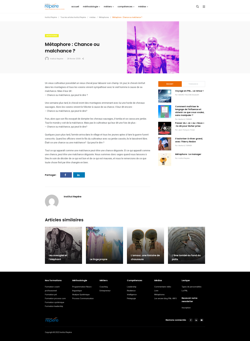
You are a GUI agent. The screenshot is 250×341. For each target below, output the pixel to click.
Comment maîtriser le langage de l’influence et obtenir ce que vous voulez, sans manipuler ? (189, 111)
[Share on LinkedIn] (79, 175)
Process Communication (83, 298)
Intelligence (132, 294)
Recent (169, 84)
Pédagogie (131, 298)
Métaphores (51, 36)
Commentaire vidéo (162, 287)
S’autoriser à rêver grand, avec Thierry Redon (189, 140)
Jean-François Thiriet (186, 130)
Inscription (186, 308)
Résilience (131, 290)
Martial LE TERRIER (185, 119)
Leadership (131, 287)
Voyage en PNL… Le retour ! (189, 90)
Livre (156, 290)
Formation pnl (51, 294)
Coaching (104, 287)
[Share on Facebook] (66, 175)
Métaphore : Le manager (188, 154)
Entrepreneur (105, 290)
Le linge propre (98, 259)
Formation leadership (54, 306)
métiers (108, 6)
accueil (75, 6)
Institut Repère (72, 196)
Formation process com (55, 298)
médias (142, 6)
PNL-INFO (172, 298)
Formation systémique (54, 302)
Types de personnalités (191, 287)
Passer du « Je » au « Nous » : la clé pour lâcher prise (189, 125)
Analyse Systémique (81, 294)
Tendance (193, 84)
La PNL (185, 290)
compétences (125, 6)
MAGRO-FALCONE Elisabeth (188, 95)
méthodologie (90, 6)
